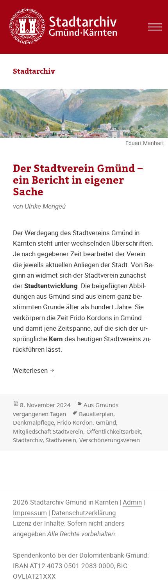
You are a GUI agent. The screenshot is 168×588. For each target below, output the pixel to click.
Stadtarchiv (28, 440)
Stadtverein (61, 440)
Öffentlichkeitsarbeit (113, 431)
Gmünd (106, 422)
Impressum (30, 512)
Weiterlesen (34, 370)
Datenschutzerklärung (84, 512)
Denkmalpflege (33, 422)
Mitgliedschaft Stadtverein (48, 431)
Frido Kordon (75, 422)
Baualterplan (96, 414)
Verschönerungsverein (109, 440)
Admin (132, 502)
